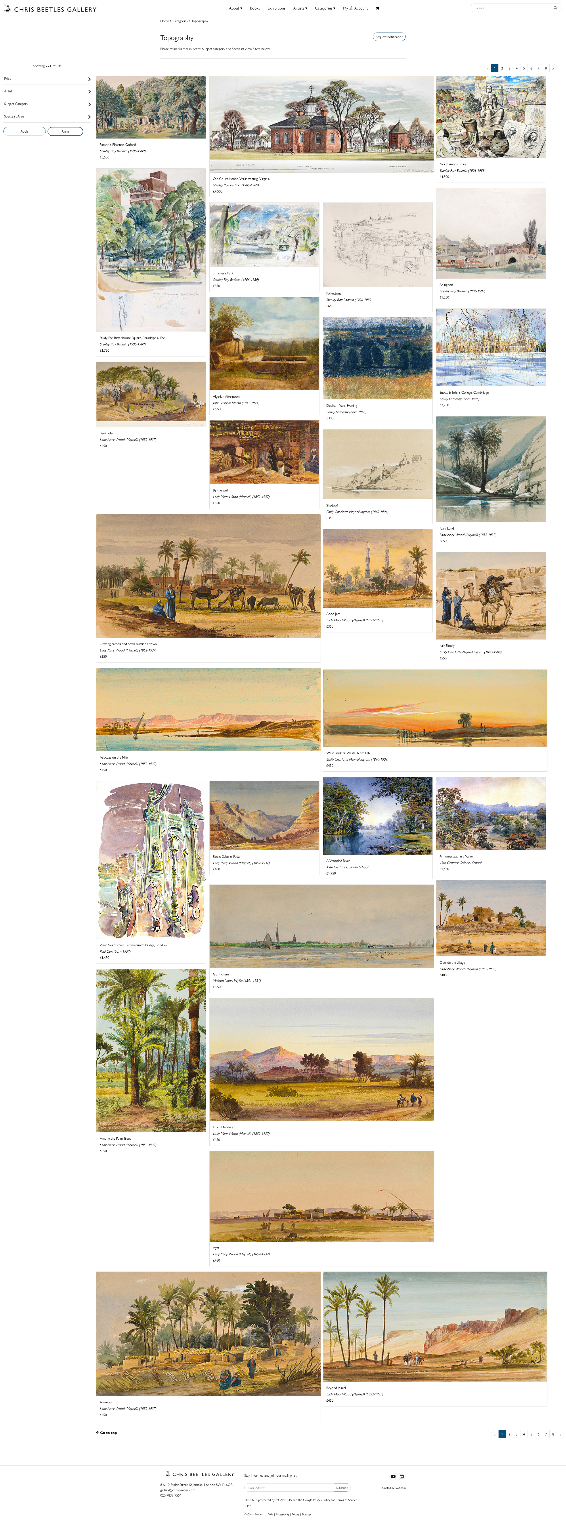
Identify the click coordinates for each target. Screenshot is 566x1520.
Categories (180, 20)
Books (255, 8)
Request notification (389, 36)
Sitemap (306, 1514)
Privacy (295, 1514)
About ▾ (235, 8)
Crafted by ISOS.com (394, 1487)
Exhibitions (276, 8)
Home (164, 20)
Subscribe (342, 1487)
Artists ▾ (300, 8)
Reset (65, 131)
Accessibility (282, 1514)
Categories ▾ (325, 8)
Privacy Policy (321, 1499)
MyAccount (355, 8)
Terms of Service (346, 1499)
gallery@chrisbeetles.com (177, 1489)
